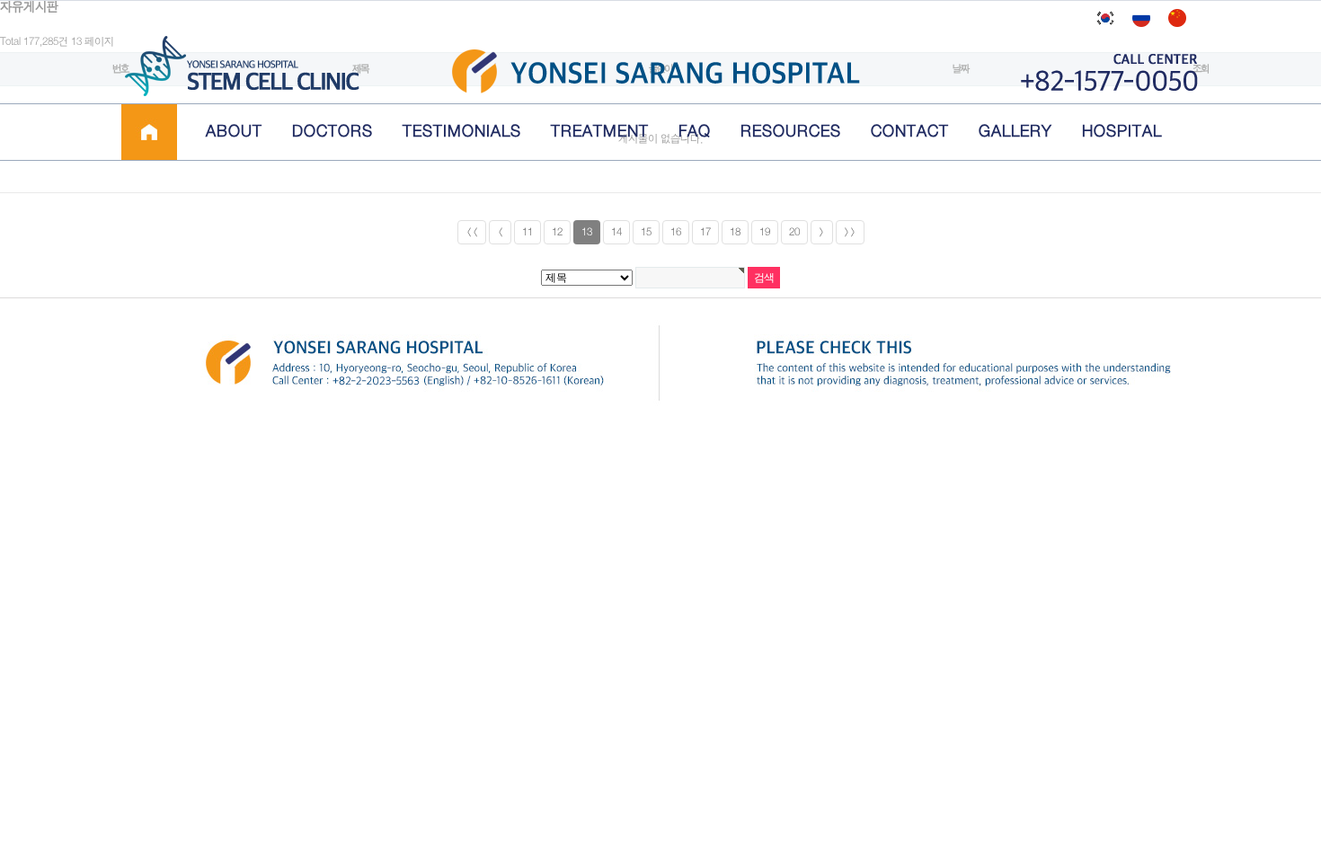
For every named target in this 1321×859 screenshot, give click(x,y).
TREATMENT (600, 131)
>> (850, 232)
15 (646, 232)
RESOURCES (790, 131)
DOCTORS (332, 131)
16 (675, 232)
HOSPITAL (1122, 131)
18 (735, 232)
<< (471, 232)
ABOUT (234, 131)
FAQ (694, 131)
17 (705, 232)
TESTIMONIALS (462, 131)
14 (616, 232)
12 (557, 232)
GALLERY (1015, 131)
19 (764, 232)
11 (527, 232)
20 (794, 232)
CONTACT (910, 131)
